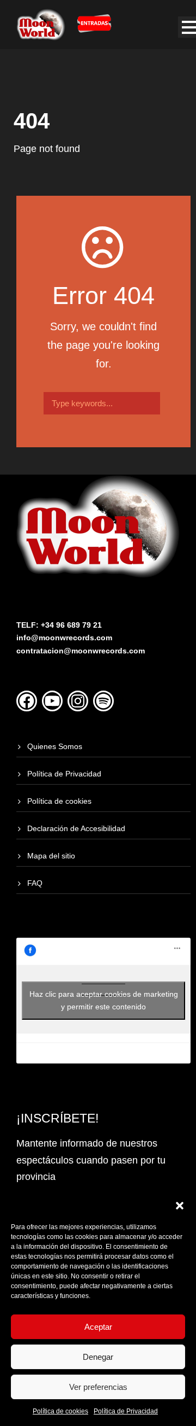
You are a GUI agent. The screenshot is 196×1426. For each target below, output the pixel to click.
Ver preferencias (98, 1387)
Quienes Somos (54, 746)
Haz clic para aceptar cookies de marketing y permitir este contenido (103, 1000)
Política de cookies (60, 1411)
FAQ (34, 883)
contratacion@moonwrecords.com (80, 650)
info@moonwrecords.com (64, 637)
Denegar (98, 1356)
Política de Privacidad (126, 1411)
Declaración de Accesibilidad (76, 828)
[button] (179, 1205)
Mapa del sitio (51, 855)
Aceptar (98, 1326)
